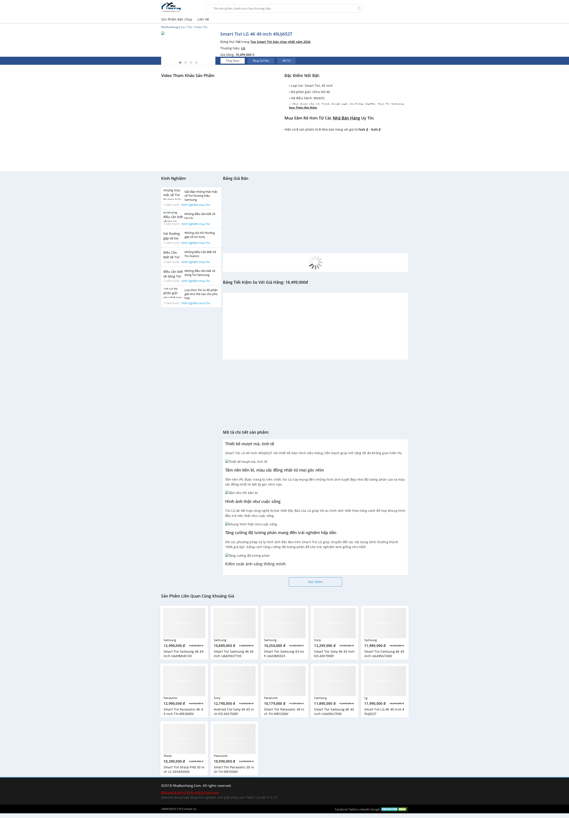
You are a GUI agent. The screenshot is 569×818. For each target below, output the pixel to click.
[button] (180, 62)
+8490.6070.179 (171, 809)
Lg (365, 698)
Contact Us (189, 809)
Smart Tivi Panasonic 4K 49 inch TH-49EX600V (183, 711)
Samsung (170, 640)
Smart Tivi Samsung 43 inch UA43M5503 (284, 653)
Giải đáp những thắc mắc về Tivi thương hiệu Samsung (200, 196)
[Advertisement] (191, 378)
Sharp (168, 756)
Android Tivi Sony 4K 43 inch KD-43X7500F (234, 711)
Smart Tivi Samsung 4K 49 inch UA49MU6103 (183, 653)
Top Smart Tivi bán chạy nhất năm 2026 (280, 42)
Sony (317, 640)
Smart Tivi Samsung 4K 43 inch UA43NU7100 (234, 653)
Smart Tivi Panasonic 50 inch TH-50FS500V (234, 769)
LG (243, 48)
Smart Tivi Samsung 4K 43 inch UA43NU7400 (384, 653)
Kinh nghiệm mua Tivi (196, 205)
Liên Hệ (203, 19)
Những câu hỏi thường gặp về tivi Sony (199, 235)
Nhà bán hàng (346, 118)
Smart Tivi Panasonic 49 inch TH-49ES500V (284, 711)
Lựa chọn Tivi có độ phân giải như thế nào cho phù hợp (201, 294)
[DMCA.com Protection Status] (394, 809)
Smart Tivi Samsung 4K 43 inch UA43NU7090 (334, 711)
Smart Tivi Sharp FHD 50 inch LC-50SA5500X (184, 769)
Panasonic (171, 698)
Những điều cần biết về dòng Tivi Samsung (199, 273)
